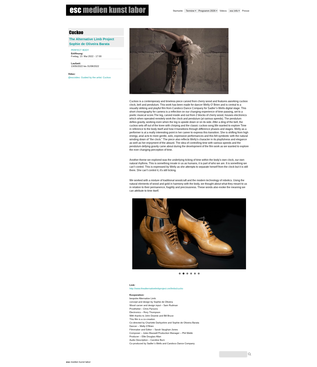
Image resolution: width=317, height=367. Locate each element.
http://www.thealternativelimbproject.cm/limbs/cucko (156, 288)
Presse (245, 10)
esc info (234, 10)
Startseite (178, 10)
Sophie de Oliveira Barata (89, 44)
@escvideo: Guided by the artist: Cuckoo (89, 77)
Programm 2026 (206, 10)
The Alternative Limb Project (91, 39)
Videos (223, 10)
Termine (190, 10)
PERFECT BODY (80, 50)
